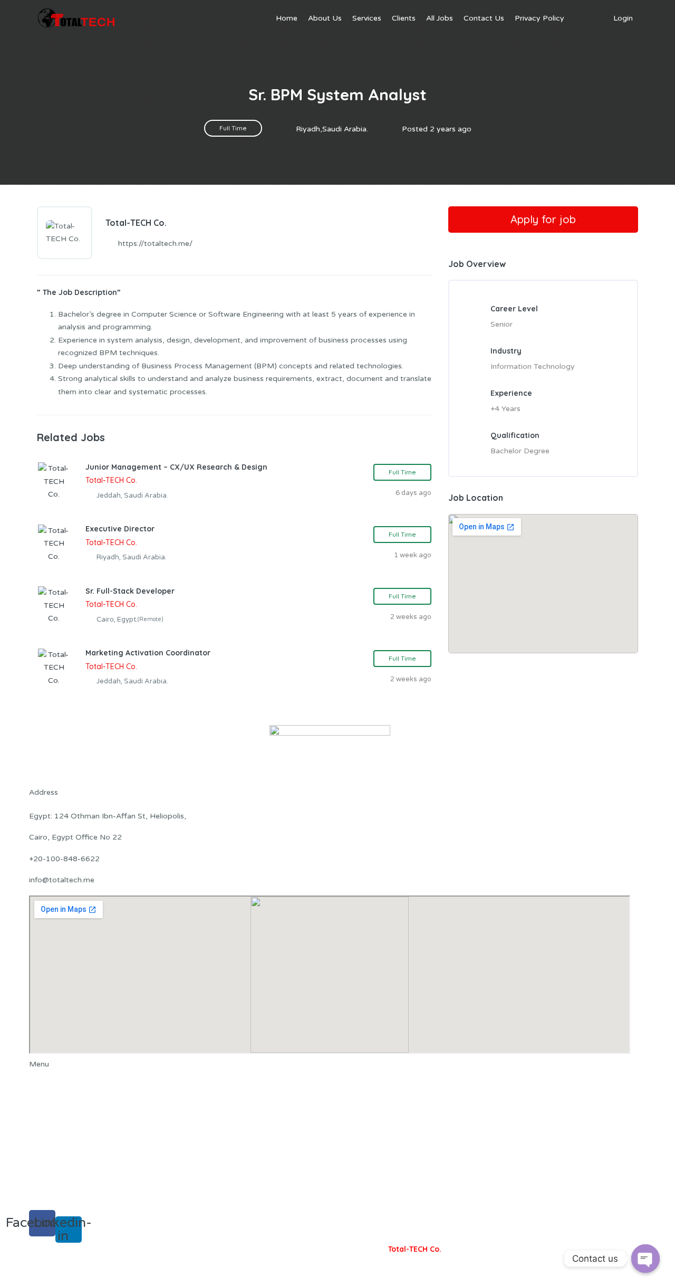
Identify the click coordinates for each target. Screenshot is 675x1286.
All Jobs (439, 18)
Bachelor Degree (519, 450)
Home (286, 18)
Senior (501, 324)
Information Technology (532, 366)
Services (366, 18)
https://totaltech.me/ (155, 243)
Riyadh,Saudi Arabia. (332, 129)
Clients (404, 18)
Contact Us (484, 18)
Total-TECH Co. (414, 1249)
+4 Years (505, 408)
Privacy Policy (539, 18)
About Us (325, 18)
